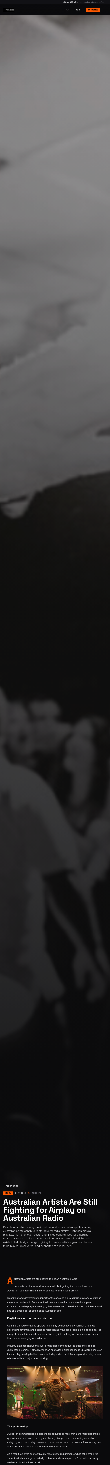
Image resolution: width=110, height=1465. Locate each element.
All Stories (12, 1186)
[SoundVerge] (8, 10)
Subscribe (93, 10)
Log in (77, 10)
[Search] (67, 10)
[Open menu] (105, 10)
